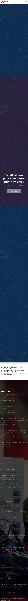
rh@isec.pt (4, 527)
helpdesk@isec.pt (7, 553)
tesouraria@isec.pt (7, 410)
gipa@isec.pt (5, 591)
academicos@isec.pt (8, 398)
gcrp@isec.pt (5, 434)
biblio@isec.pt (5, 444)
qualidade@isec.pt (7, 567)
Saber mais (14, 191)
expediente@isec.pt (7, 577)
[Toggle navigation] (25, 2)
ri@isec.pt (4, 422)
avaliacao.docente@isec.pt (9, 505)
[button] (2, 182)
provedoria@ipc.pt (7, 468)
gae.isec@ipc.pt (6, 458)
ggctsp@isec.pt (6, 515)
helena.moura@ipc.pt (8, 477)
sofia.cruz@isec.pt (7, 486)
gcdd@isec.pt (5, 539)
